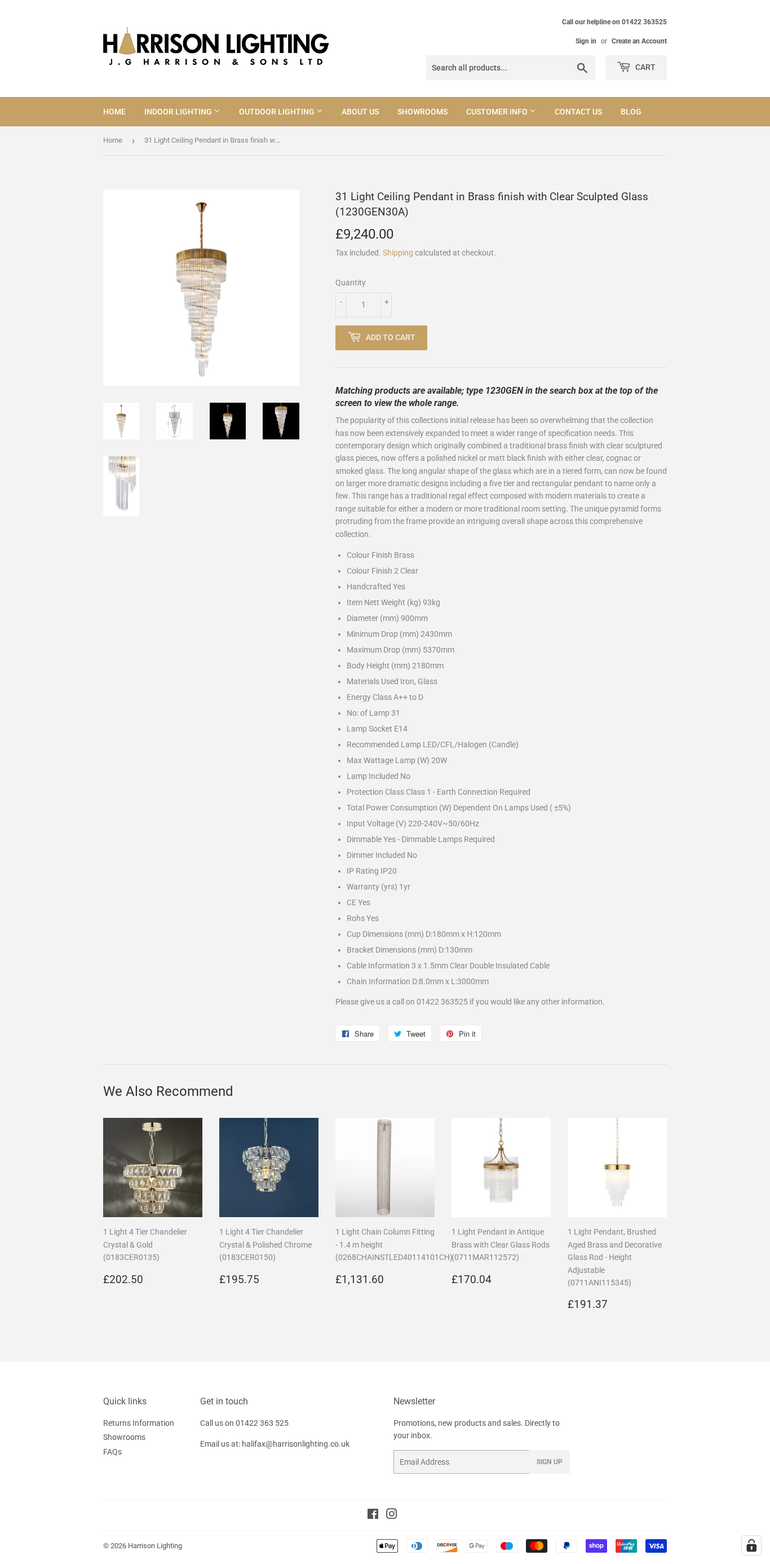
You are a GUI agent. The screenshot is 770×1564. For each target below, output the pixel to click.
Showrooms (422, 111)
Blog (631, 111)
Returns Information (138, 1423)
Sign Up (550, 1462)
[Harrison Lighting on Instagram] (391, 1515)
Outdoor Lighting (277, 111)
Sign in (586, 41)
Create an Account (639, 41)
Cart (645, 67)
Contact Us (578, 111)
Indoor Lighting (179, 111)
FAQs (112, 1451)
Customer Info (497, 111)
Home (114, 111)
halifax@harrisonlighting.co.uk (295, 1443)
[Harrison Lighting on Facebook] (373, 1515)
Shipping (398, 252)
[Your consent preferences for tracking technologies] (751, 1545)
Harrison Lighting (155, 1545)
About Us (360, 111)
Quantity (350, 282)
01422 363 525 (262, 1423)
